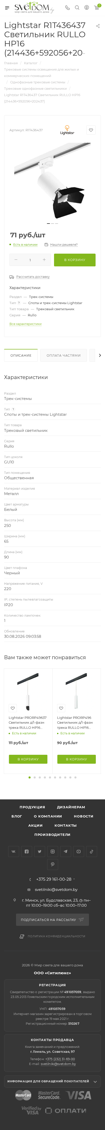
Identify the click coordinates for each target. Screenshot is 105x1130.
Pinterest (52, 864)
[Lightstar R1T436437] (52, 181)
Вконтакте (13, 851)
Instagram (52, 851)
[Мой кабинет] (86, 8)
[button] (29, 777)
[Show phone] (67, 8)
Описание (20, 355)
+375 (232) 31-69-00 (60, 1059)
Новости (84, 816)
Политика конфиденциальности (56, 936)
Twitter (39, 851)
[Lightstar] (67, 130)
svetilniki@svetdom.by (56, 889)
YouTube (78, 851)
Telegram (65, 851)
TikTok (91, 851)
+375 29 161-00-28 (53, 879)
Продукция (32, 807)
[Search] (77, 8)
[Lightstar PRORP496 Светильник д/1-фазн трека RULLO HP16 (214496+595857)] (76, 692)
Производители (52, 835)
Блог (16, 816)
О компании (48, 816)
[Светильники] (35, 7)
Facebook (26, 851)
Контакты (66, 825)
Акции (35, 825)
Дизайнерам (71, 807)
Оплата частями (64, 355)
